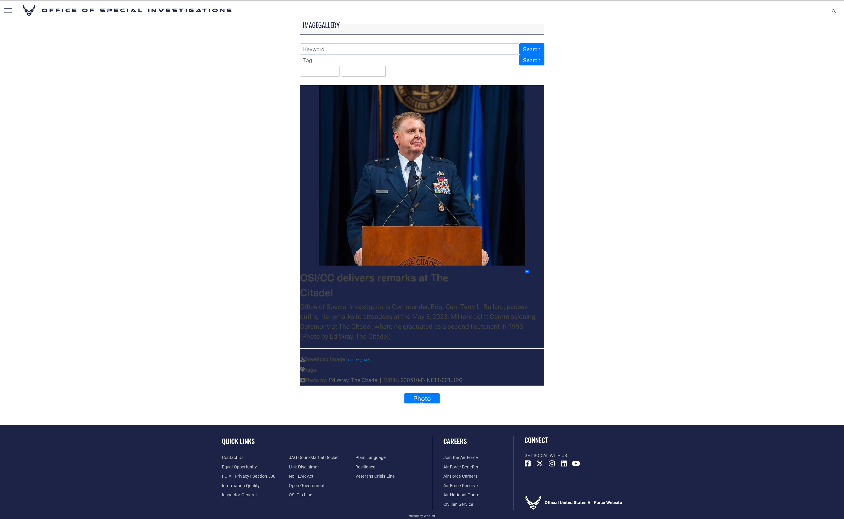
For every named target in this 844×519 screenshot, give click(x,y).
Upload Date (361, 71)
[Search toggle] (834, 10)
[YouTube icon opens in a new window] (576, 463)
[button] (7, 10)
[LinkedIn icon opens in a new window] (564, 463)
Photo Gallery (422, 399)
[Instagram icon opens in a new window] (552, 463)
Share (536, 271)
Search (531, 49)
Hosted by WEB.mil (422, 515)
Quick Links (238, 441)
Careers (455, 441)
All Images (317, 71)
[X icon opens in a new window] (540, 463)
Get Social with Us (545, 455)
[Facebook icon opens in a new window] (527, 463)
